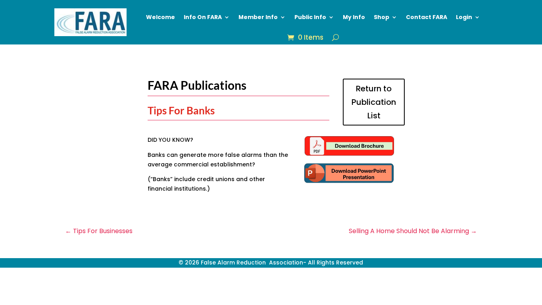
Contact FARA (426, 17)
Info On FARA (203, 17)
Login (464, 17)
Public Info (310, 17)
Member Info (258, 17)
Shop (381, 17)
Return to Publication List (374, 102)
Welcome (160, 17)
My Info (354, 17)
